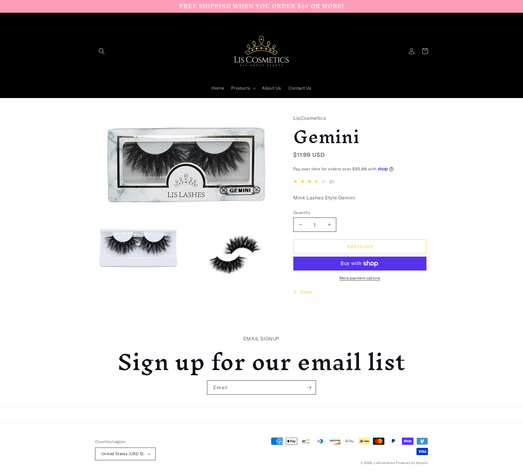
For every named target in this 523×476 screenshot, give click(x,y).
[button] (101, 51)
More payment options (360, 278)
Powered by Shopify (412, 463)
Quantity (301, 212)
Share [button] (306, 292)
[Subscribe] (309, 387)
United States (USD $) (122, 453)
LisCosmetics (384, 463)
